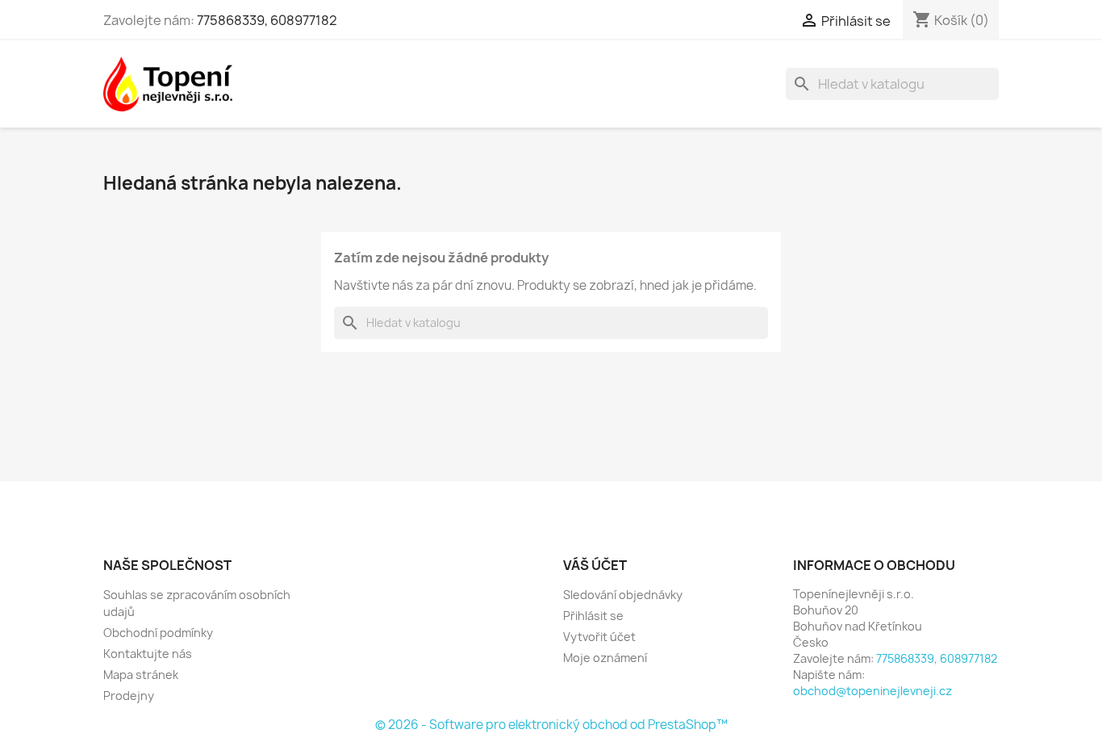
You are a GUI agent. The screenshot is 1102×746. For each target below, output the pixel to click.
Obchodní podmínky (158, 632)
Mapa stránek (140, 674)
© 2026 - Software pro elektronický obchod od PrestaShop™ (551, 724)
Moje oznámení (605, 657)
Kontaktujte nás (147, 653)
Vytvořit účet (599, 636)
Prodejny (128, 695)
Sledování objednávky (622, 594)
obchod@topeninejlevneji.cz (872, 690)
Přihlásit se (593, 615)
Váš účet (595, 565)
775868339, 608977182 (267, 20)
